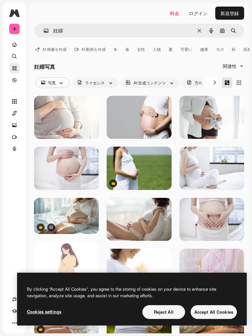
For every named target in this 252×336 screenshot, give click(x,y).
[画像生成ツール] (14, 125)
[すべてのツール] (14, 101)
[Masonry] (227, 82)
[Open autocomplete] (43, 30)
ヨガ (220, 49)
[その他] (14, 323)
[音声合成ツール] (14, 148)
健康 (204, 49)
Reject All (164, 312)
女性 (141, 49)
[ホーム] (14, 44)
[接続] (14, 299)
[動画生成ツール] (14, 137)
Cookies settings (44, 311)
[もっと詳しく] (14, 80)
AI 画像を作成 (54, 49)
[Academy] (14, 311)
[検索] (14, 56)
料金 (174, 13)
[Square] (239, 82)
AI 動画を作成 (93, 49)
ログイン (198, 13)
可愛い (186, 49)
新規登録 (229, 13)
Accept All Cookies (213, 312)
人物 (157, 49)
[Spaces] (14, 113)
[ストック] (14, 68)
